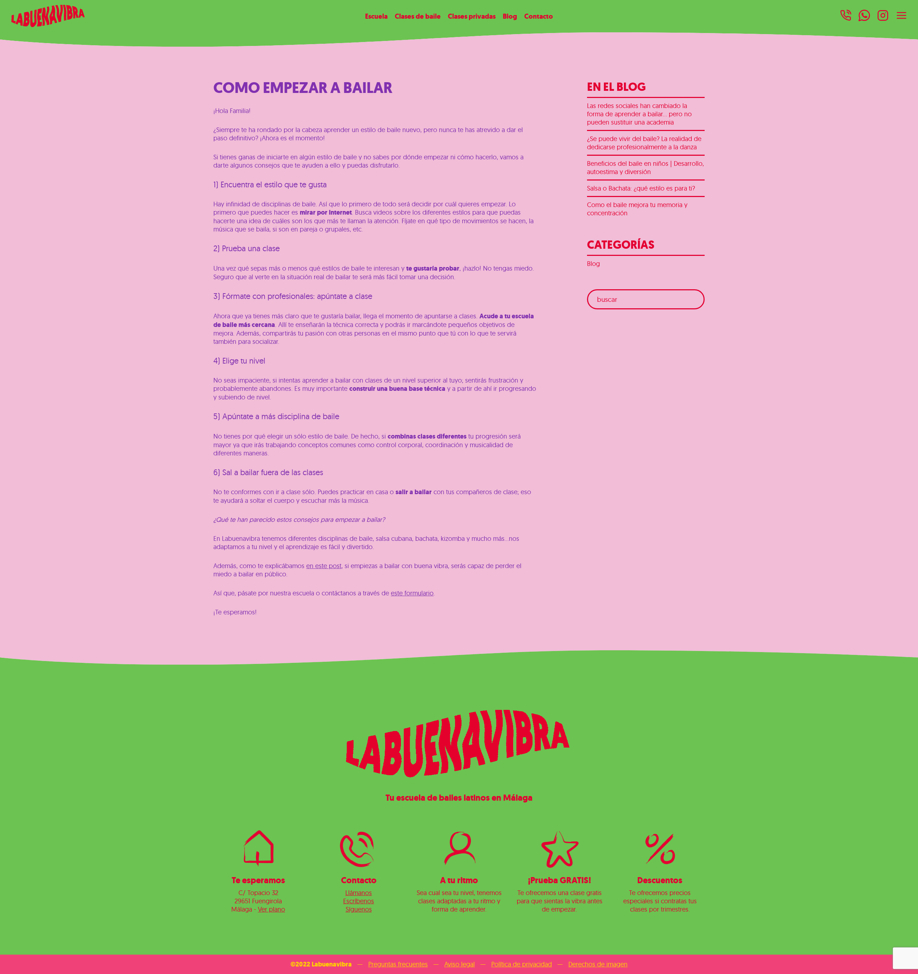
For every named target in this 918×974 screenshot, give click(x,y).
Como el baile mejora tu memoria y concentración (637, 209)
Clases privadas (472, 16)
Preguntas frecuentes (398, 964)
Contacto (538, 16)
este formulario (412, 593)
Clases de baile (418, 16)
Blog (510, 16)
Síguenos (359, 909)
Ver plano (271, 909)
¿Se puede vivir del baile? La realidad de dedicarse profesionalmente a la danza (644, 143)
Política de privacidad (521, 964)
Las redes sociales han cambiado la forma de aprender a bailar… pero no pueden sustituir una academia (639, 114)
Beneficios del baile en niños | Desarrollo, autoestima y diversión (645, 167)
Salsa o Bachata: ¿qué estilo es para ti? (641, 188)
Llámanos (358, 893)
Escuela (376, 16)
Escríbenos (358, 901)
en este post (323, 566)
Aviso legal (459, 964)
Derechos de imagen (598, 964)
